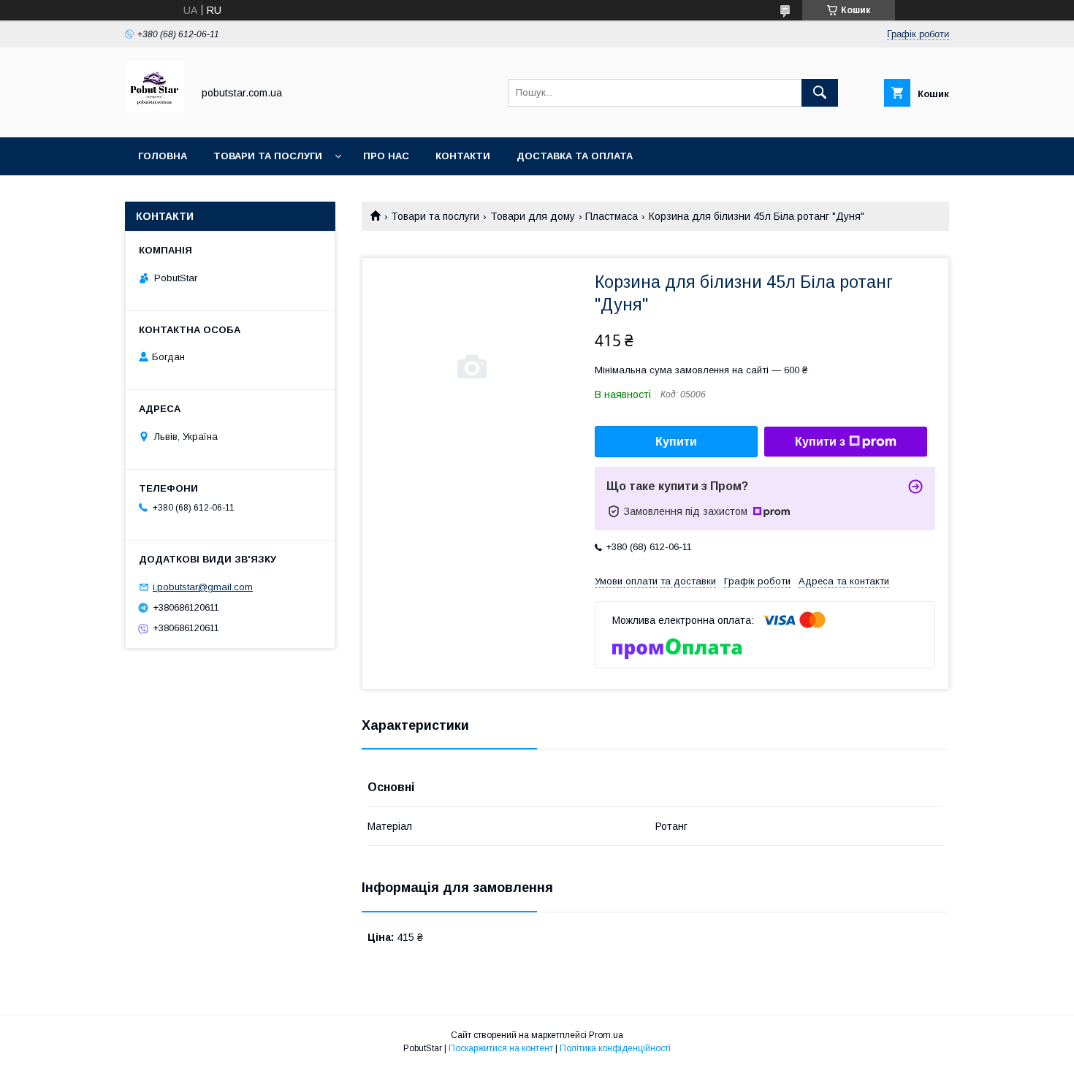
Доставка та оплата (575, 155)
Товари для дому (532, 216)
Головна (162, 155)
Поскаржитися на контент (501, 1048)
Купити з (820, 441)
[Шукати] (819, 93)
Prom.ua (606, 1035)
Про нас (386, 155)
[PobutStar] (154, 118)
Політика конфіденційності (615, 1048)
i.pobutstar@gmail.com (203, 586)
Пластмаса (611, 216)
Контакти (462, 155)
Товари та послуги (267, 155)
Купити (676, 441)
